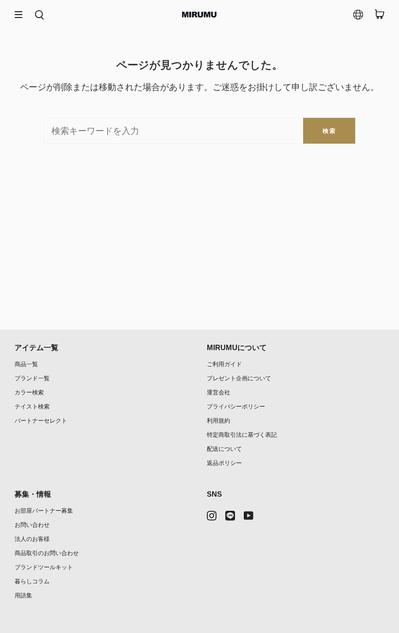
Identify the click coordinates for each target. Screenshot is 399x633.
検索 (329, 130)
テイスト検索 (32, 406)
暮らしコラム (32, 581)
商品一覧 (26, 364)
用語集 (23, 595)
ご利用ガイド (224, 364)
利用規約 (218, 420)
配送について (224, 448)
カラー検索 (29, 392)
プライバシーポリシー (236, 406)
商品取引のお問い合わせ (47, 553)
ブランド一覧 (32, 378)
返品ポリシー (224, 462)
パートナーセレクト (41, 420)
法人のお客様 (32, 538)
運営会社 (218, 392)
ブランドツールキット (44, 567)
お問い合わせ (32, 524)
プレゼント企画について (239, 378)
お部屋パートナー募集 (44, 510)
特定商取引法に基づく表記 (242, 434)
